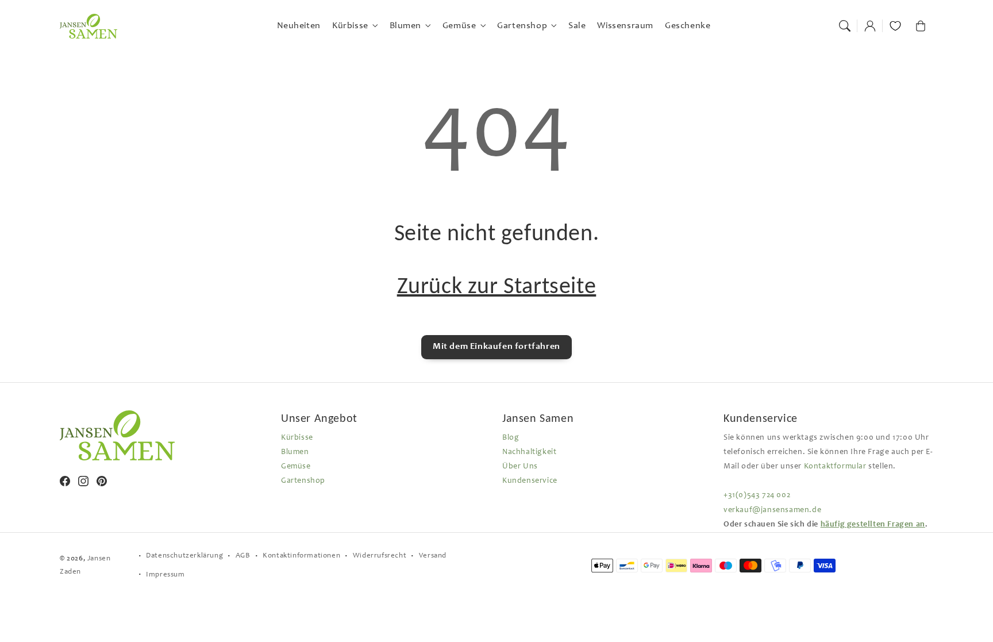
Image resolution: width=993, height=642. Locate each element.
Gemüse (296, 467)
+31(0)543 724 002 (756, 495)
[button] (844, 26)
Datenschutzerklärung (184, 556)
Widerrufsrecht (379, 556)
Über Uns (520, 467)
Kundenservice (529, 481)
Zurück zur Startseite (496, 285)
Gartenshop (303, 481)
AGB (243, 556)
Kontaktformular (835, 467)
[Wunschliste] (895, 26)
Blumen (295, 452)
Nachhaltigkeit (529, 452)
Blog (510, 438)
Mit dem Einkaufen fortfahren (496, 346)
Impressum (165, 575)
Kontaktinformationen (301, 556)
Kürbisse (297, 438)
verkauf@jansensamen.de (772, 510)
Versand (433, 556)
